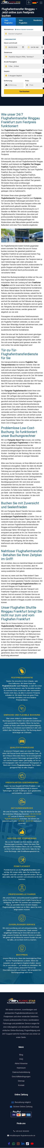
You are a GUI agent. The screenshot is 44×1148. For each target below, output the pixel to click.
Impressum (21, 1068)
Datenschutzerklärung (21, 1072)
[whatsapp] (13, 1143)
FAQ (21, 1059)
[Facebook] (9, 1143)
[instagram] (18, 1143)
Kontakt (21, 1085)
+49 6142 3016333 (22, 1131)
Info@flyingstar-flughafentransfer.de (22, 1135)
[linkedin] (22, 1143)
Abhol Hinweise (21, 1063)
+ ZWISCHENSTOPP (10, 39)
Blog (21, 1055)
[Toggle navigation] (41, 3)
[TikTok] (27, 1143)
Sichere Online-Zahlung (22, 1107)
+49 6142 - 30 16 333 (25, 821)
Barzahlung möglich (23, 1102)
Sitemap (21, 1081)
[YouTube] (32, 1143)
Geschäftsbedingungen (21, 1076)
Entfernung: (8, 81)
